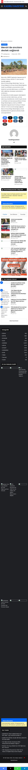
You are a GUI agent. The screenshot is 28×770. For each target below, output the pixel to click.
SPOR (3, 352)
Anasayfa (4, 41)
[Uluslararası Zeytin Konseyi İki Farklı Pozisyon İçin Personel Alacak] (5, 657)
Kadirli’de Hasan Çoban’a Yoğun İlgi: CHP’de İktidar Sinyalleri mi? (18, 227)
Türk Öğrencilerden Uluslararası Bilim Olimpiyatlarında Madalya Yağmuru (18, 293)
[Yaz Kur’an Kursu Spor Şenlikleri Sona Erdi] (23, 485)
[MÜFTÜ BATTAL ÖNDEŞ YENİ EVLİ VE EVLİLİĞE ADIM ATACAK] (5, 243)
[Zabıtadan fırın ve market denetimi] (7, 171)
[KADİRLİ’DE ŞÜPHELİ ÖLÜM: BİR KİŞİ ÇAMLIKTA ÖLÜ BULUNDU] (5, 285)
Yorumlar (22, 214)
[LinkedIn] (15, 117)
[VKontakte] (15, 121)
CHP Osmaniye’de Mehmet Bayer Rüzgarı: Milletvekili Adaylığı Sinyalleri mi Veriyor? (18, 250)
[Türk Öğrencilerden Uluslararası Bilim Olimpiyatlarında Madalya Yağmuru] (5, 294)
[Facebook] (5, 117)
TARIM (3, 355)
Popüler (5, 214)
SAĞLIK (4, 345)
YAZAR (4, 359)
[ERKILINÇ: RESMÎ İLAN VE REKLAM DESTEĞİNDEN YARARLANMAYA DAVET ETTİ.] (7, 153)
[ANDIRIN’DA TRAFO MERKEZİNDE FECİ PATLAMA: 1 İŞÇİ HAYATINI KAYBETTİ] (5, 369)
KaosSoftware (14, 760)
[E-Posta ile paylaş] (20, 121)
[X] (10, 117)
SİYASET (4, 347)
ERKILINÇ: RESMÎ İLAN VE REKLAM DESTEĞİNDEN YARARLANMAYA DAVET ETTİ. (6, 161)
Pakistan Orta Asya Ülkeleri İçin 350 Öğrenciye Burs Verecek (18, 301)
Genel (3, 340)
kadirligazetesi (6, 54)
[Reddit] (10, 121)
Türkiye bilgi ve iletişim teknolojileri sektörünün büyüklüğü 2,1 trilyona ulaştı (20, 179)
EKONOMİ (4, 338)
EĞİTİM (4, 335)
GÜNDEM (10, 41)
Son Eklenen (13, 214)
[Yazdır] (5, 124)
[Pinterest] (5, 121)
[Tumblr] (20, 117)
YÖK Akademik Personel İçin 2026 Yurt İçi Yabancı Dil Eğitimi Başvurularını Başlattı (19, 309)
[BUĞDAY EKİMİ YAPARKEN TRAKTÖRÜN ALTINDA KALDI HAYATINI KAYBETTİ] (5, 235)
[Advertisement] (14, 25)
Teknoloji (4, 357)
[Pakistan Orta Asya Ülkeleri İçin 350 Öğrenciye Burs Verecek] (5, 302)
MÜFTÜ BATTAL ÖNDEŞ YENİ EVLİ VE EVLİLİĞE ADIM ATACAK (18, 242)
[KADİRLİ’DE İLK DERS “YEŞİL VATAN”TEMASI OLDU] (21, 153)
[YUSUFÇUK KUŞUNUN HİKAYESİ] (5, 221)
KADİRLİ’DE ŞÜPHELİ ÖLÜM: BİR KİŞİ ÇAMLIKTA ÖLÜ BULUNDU (18, 284)
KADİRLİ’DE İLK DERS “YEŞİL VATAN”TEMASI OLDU (21, 159)
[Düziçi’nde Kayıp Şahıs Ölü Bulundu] (14, 602)
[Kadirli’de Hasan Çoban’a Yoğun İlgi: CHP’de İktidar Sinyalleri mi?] (5, 228)
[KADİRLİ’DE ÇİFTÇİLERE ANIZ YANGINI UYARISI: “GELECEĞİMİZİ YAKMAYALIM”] (23, 602)
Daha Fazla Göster (14, 320)
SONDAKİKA (5, 350)
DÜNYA (4, 333)
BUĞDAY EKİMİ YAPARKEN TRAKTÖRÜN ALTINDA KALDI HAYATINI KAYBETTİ (18, 235)
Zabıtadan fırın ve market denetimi (6, 177)
